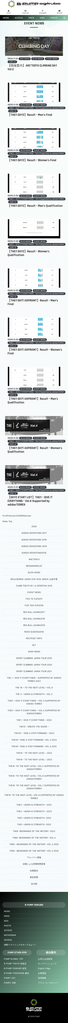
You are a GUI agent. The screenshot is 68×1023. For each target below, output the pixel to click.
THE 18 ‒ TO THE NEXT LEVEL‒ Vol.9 (34, 687)
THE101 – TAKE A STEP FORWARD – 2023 (34, 733)
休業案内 (34, 871)
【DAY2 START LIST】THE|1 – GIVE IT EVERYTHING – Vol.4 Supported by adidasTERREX (30, 501)
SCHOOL (8, 940)
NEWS (6, 18)
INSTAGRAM (10, 935)
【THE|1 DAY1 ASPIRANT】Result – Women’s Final (35, 351)
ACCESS (19, 18)
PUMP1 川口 (9, 978)
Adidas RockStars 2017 (34, 533)
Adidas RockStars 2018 (34, 540)
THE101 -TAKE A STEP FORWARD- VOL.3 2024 (34, 740)
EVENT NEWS (52, 59)
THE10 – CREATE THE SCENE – (34, 726)
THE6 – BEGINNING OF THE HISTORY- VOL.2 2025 (34, 844)
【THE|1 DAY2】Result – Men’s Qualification (35, 206)
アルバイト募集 (34, 857)
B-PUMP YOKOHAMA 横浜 (16, 973)
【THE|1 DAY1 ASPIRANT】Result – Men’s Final (33, 302)
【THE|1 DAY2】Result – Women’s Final (32, 160)
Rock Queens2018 (34, 632)
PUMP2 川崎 (10, 983)
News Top (7, 521)
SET (34, 645)
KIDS (42, 18)
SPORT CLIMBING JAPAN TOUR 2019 (34, 658)
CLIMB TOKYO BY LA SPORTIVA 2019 (34, 586)
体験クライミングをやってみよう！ (20, 945)
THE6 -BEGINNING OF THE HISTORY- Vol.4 (34, 838)
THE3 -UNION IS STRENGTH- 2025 (34, 824)
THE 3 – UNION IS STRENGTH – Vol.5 (34, 694)
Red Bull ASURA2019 (34, 625)
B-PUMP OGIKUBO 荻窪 (15, 968)
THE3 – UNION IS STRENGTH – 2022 (34, 805)
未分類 (34, 884)
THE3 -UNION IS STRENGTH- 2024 (34, 818)
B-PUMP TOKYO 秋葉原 (15, 963)
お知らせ (12, 62)
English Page (44, 968)
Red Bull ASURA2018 (34, 619)
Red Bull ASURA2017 (34, 612)
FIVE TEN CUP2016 (34, 605)
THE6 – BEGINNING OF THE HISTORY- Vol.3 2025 (34, 851)
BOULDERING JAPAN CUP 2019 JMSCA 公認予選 (34, 579)
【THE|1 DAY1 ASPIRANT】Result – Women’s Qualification (35, 450)
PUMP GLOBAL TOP (13, 959)
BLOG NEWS (38, 59)
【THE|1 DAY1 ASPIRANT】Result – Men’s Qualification (33, 401)
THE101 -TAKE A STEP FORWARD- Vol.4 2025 (34, 746)
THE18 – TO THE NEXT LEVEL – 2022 (34, 753)
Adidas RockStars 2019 (34, 546)
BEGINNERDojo (34, 566)
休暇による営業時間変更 (34, 864)
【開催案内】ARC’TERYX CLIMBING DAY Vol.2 (32, 67)
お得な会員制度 (45, 959)
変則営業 (34, 877)
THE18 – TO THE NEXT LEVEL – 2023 (34, 759)
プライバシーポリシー (48, 983)
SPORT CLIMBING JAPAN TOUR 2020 (34, 665)
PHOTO (54, 18)
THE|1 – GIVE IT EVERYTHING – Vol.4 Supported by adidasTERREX (36, 108)
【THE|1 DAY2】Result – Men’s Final (30, 115)
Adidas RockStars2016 (34, 553)
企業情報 (42, 973)
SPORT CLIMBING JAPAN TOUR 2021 (34, 671)
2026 (34, 526)
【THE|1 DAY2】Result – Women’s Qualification (28, 253)
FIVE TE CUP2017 (34, 599)
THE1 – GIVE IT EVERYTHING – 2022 (34, 720)
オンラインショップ (47, 963)
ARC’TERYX (24, 59)
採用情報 (42, 978)
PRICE (31, 18)
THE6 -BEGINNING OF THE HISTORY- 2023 (34, 831)
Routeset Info (34, 638)
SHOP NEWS (34, 651)
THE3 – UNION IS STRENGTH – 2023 (34, 811)
